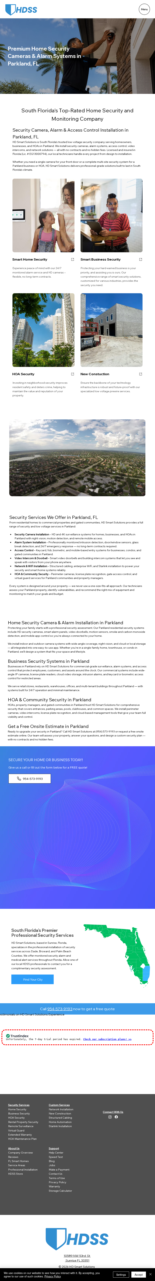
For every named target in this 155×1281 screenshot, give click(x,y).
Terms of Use (57, 1178)
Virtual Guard (16, 1130)
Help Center (56, 1152)
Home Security (17, 1109)
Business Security (19, 1113)
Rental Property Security (23, 1122)
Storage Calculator (60, 1190)
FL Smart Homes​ (18, 1161)
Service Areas (16, 1165)
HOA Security (16, 1117)
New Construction (60, 1113)
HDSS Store (15, 1173)
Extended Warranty (20, 1134)
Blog (52, 1161)
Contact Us (55, 1173)
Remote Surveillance (20, 1126)
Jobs (52, 1165)
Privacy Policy (57, 1182)
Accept (139, 1274)
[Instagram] (110, 1117)
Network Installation (61, 1109)
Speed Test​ (56, 1157)
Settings (121, 1274)
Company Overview (20, 1152)
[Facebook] (116, 1117)
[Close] (150, 1274)
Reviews (13, 1157)
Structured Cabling (60, 1117)
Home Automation (60, 1122)
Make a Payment (59, 1169)
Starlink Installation (60, 1126)
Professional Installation (23, 1169)
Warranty (54, 1186)
